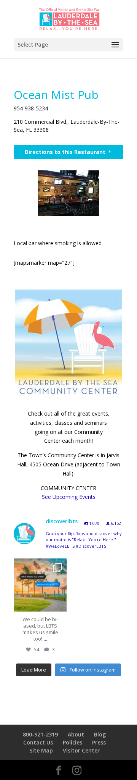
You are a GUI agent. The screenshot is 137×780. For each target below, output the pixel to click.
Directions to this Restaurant (65, 151)
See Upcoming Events (69, 496)
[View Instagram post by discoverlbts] (59, 602)
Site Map (41, 750)
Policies (72, 742)
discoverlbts (39, 565)
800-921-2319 (40, 734)
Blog (100, 734)
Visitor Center (81, 750)
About (76, 734)
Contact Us (38, 742)
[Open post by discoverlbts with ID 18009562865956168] (40, 585)
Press (99, 742)
